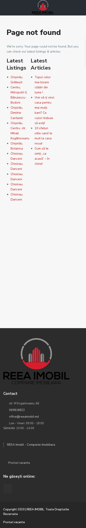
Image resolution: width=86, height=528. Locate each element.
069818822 (17, 410)
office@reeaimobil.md (24, 417)
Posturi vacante (19, 463)
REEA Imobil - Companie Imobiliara (31, 445)
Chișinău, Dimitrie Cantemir (17, 113)
